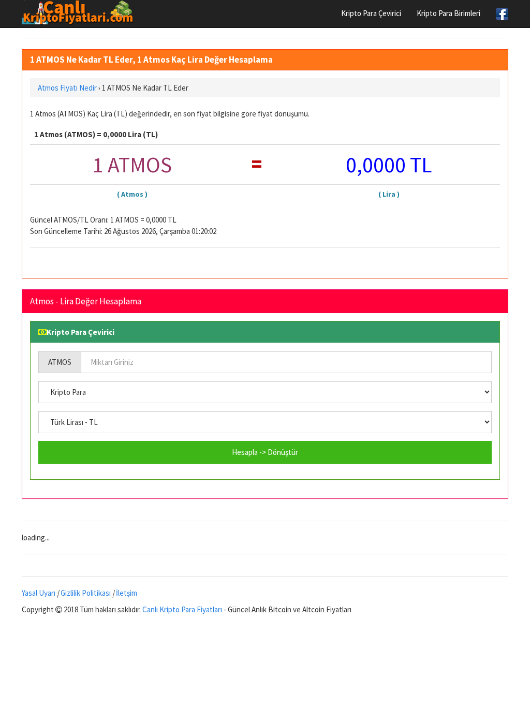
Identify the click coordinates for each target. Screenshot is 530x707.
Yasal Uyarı (38, 593)
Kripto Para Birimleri (448, 13)
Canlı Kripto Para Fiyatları (182, 609)
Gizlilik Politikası (86, 593)
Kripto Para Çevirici (371, 13)
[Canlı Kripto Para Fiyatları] (80, 12)
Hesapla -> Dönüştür (265, 452)
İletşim (126, 593)
